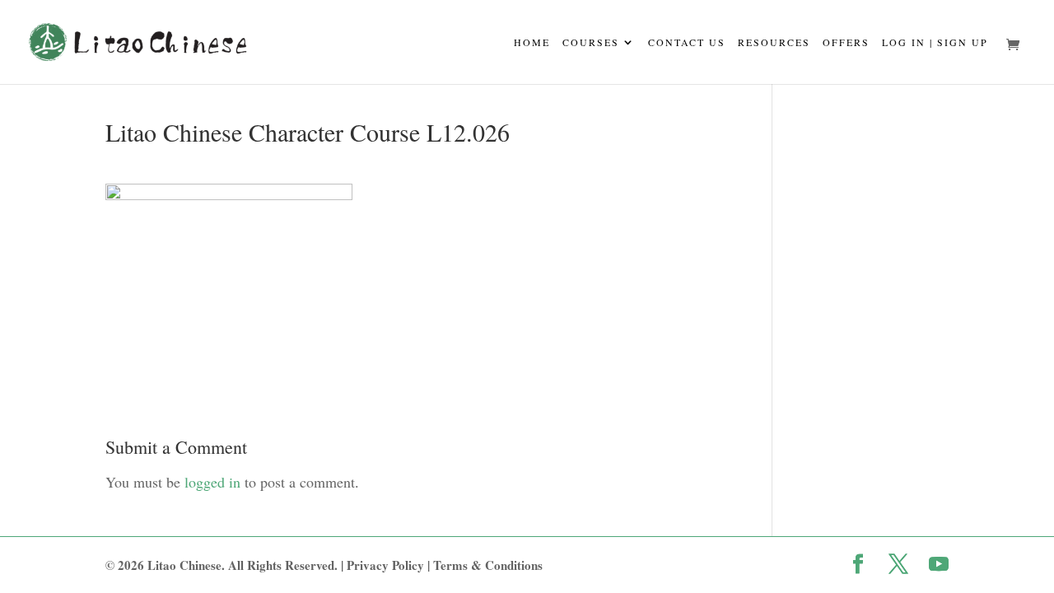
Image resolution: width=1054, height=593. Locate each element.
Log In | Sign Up (935, 43)
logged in (212, 482)
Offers (846, 43)
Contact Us (686, 43)
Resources (774, 43)
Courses (590, 43)
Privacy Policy (385, 565)
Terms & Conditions (488, 565)
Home (532, 43)
